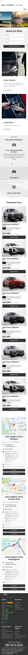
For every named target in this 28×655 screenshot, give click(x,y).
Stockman (4, 602)
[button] (25, 9)
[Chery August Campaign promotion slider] (10, 25)
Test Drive (17, 607)
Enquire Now (14, 237)
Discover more (7, 90)
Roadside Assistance (7, 634)
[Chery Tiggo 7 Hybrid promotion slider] (14, 25)
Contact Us (14, 470)
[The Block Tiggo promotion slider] (15, 25)
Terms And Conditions (20, 636)
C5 (2, 620)
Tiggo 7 (3, 607)
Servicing (4, 629)
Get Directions (14, 473)
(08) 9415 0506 (8, 567)
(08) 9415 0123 (8, 509)
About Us (17, 631)
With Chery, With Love (7, 637)
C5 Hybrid (4, 622)
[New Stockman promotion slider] (17, 25)
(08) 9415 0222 (8, 449)
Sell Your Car (18, 605)
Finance (17, 604)
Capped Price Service (7, 636)
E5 (2, 623)
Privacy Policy (18, 638)
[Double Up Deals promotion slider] (12, 25)
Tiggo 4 (3, 604)
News (16, 633)
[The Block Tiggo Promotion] (14, 19)
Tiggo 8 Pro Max (6, 612)
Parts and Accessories (7, 631)
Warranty (4, 632)
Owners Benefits (19, 609)
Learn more (7, 129)
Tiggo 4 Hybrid (5, 605)
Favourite (20, 222)
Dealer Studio (10, 653)
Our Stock (17, 602)
